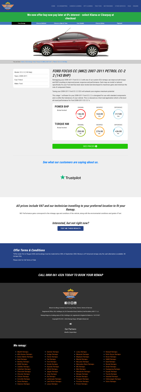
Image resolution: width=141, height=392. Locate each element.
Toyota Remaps (111, 374)
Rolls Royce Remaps (113, 354)
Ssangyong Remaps (113, 369)
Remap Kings (72, 319)
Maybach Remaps (82, 357)
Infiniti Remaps (52, 369)
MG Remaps (80, 367)
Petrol (55, 62)
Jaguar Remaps (52, 372)
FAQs (129, 6)
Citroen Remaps (23, 377)
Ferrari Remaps (52, 357)
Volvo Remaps (111, 381)
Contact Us (63, 308)
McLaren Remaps (82, 362)
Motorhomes (108, 6)
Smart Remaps (111, 367)
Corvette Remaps (23, 379)
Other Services (120, 6)
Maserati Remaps (82, 354)
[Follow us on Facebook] (66, 303)
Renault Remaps (111, 352)
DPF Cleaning (88, 6)
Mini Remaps (81, 369)
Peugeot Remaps (82, 379)
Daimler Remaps (53, 352)
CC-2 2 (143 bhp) (62, 62)
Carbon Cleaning (75, 6)
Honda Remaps (52, 364)
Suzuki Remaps (111, 372)
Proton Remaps (81, 384)
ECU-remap (29, 62)
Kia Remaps (51, 377)
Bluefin (67, 332)
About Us (52, 308)
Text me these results (70, 228)
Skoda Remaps (111, 364)
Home (53, 6)
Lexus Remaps (52, 384)
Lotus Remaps (81, 352)
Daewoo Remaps (23, 384)
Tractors (98, 6)
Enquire (135, 6)
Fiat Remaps (51, 359)
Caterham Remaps (24, 369)
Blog (57, 308)
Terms (79, 308)
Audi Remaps (22, 359)
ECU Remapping (62, 6)
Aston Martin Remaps (25, 357)
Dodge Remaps (52, 354)
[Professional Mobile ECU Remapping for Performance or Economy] (8, 6)
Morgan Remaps (82, 374)
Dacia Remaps (22, 381)
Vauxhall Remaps (112, 377)
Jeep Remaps (52, 374)
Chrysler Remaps (23, 374)
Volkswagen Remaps (113, 379)
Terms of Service (87, 308)
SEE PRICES (89, 146)
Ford (34, 62)
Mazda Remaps (82, 359)
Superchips (73, 332)
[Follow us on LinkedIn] (75, 303)
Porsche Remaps (82, 381)
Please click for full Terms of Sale (24, 260)
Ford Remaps (51, 362)
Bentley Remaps (23, 362)
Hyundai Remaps (53, 367)
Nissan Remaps (82, 377)
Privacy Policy (71, 308)
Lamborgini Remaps (54, 379)
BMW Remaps (22, 364)
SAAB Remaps (111, 359)
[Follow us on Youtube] (72, 303)
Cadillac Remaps (23, 367)
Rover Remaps (111, 357)
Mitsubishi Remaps (83, 372)
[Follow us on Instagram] (69, 303)
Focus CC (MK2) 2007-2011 (44, 62)
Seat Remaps (110, 362)
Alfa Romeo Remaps (24, 354)
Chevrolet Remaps (24, 372)
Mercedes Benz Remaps (85, 364)
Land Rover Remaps (54, 381)
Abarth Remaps (22, 352)
